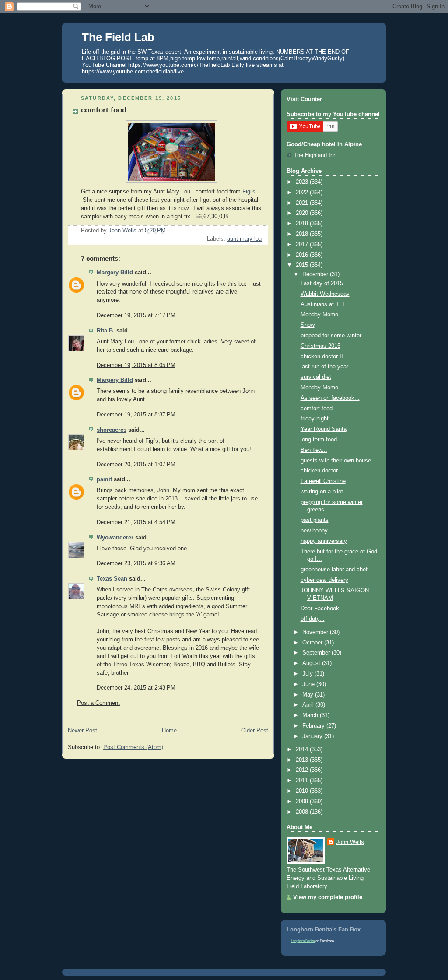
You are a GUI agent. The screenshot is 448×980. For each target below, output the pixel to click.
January (313, 736)
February (314, 726)
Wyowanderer (115, 538)
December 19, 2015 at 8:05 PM (136, 365)
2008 (303, 812)
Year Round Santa (323, 429)
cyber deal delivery (324, 580)
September (317, 653)
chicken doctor (319, 471)
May (308, 695)
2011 (303, 780)
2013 (303, 760)
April (308, 705)
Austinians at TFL (323, 304)
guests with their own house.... (339, 461)
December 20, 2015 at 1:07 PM (136, 465)
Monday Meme (319, 315)
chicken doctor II (322, 357)
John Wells (350, 842)
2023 (303, 182)
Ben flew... (314, 450)
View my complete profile (327, 897)
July (308, 674)
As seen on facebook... (330, 398)
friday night (315, 419)
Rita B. (106, 331)
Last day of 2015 (322, 283)
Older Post (254, 731)
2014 (303, 749)
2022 (303, 192)
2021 (303, 203)
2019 (303, 223)
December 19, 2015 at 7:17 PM (136, 315)
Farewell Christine (323, 481)
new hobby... (316, 531)
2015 (303, 265)
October (313, 643)
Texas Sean (112, 579)
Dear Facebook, (321, 609)
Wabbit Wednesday (325, 294)
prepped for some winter (331, 335)
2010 (303, 791)
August (312, 663)
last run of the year (324, 367)
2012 (303, 770)
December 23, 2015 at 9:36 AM (136, 563)
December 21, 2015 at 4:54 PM (136, 522)
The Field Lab (118, 37)
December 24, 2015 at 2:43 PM (136, 688)
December (316, 274)
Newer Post (82, 731)
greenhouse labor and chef (334, 570)
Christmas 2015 (320, 346)
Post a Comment (98, 703)
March (311, 715)
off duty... (313, 619)
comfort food (316, 409)
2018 (303, 234)
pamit (104, 479)
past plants (315, 520)
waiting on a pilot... (324, 492)
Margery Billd (115, 273)
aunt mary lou (244, 239)
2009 (303, 801)
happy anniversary (324, 541)
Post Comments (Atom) (133, 747)
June (309, 684)
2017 (303, 245)
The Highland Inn (315, 155)
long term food (319, 440)
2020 (303, 213)
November (316, 632)
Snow (308, 325)
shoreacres (111, 430)
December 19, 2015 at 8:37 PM (136, 415)
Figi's (249, 192)
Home (169, 731)
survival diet (316, 377)
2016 (303, 255)
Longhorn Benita (303, 941)
